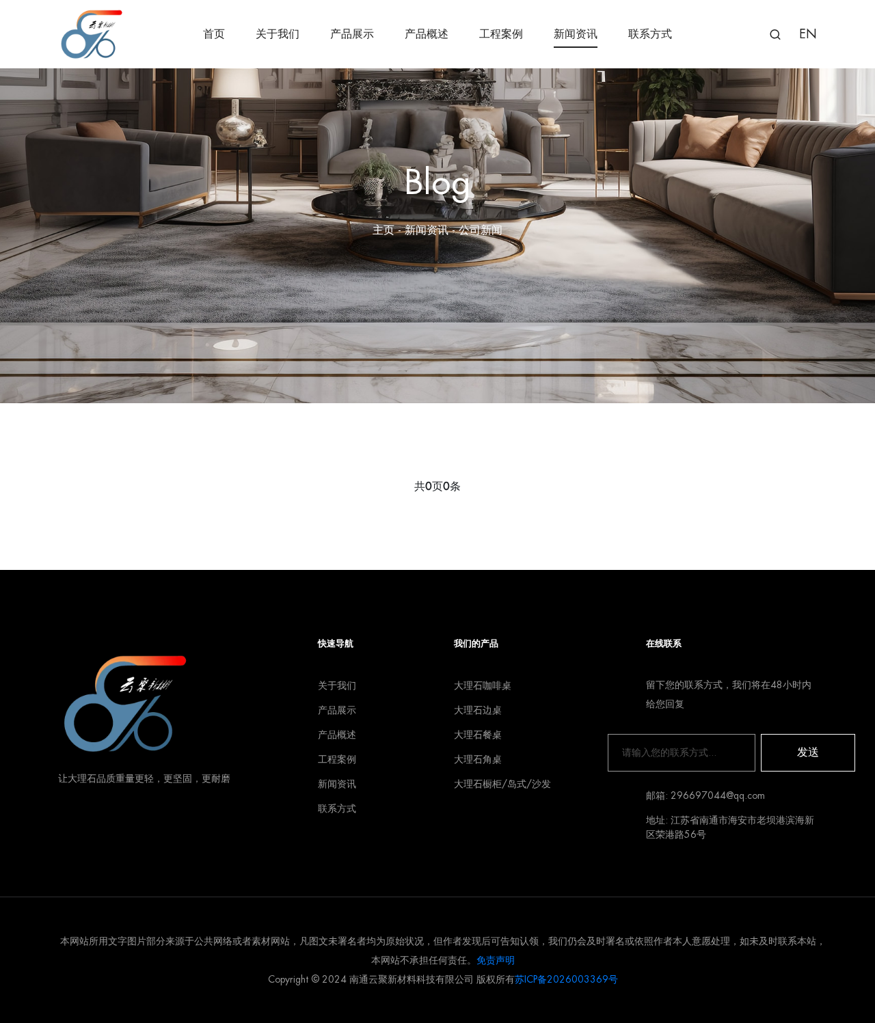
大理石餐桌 (478, 734)
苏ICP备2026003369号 (566, 979)
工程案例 (501, 34)
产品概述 (426, 34)
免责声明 (495, 960)
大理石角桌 (478, 759)
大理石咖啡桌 (482, 685)
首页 (214, 34)
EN (808, 34)
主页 (383, 230)
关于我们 (277, 34)
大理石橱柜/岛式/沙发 (502, 784)
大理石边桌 (478, 710)
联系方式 (650, 34)
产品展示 (352, 34)
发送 (808, 752)
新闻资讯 (575, 34)
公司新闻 (480, 230)
